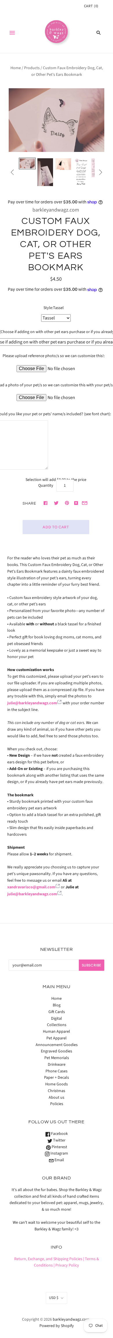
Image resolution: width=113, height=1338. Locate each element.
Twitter (58, 1140)
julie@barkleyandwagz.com (32, 703)
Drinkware (56, 1064)
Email (59, 1160)
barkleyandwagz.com (55, 210)
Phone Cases (56, 1071)
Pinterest (59, 1147)
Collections (56, 1025)
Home (15, 68)
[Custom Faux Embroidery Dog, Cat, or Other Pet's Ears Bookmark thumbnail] (45, 172)
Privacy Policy (67, 1265)
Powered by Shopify (56, 1326)
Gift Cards (56, 1012)
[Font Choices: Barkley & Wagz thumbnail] (81, 172)
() (91, 6)
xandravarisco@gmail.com (31, 887)
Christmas (56, 1091)
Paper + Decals (56, 1077)
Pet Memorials (56, 1058)
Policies (56, 1104)
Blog (57, 1005)
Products (32, 68)
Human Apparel (56, 1031)
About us (56, 1097)
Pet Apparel (56, 1038)
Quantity (45, 485)
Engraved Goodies (56, 1051)
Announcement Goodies (57, 1045)
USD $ (53, 1297)
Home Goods (56, 1084)
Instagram (59, 1153)
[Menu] (12, 32)
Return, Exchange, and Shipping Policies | (49, 1259)
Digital (56, 1018)
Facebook (59, 1134)
